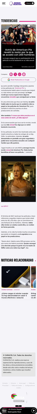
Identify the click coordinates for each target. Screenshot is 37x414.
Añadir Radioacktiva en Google (20, 80)
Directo (29, 3)
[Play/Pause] (33, 410)
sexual (12, 125)
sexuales (13, 97)
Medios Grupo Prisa (18, 401)
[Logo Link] (16, 3)
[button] (3, 3)
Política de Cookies (17, 385)
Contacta (5, 383)
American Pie (19, 88)
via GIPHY (4, 206)
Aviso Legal (22, 383)
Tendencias (9, 20)
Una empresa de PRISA (18, 396)
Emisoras (13, 383)
